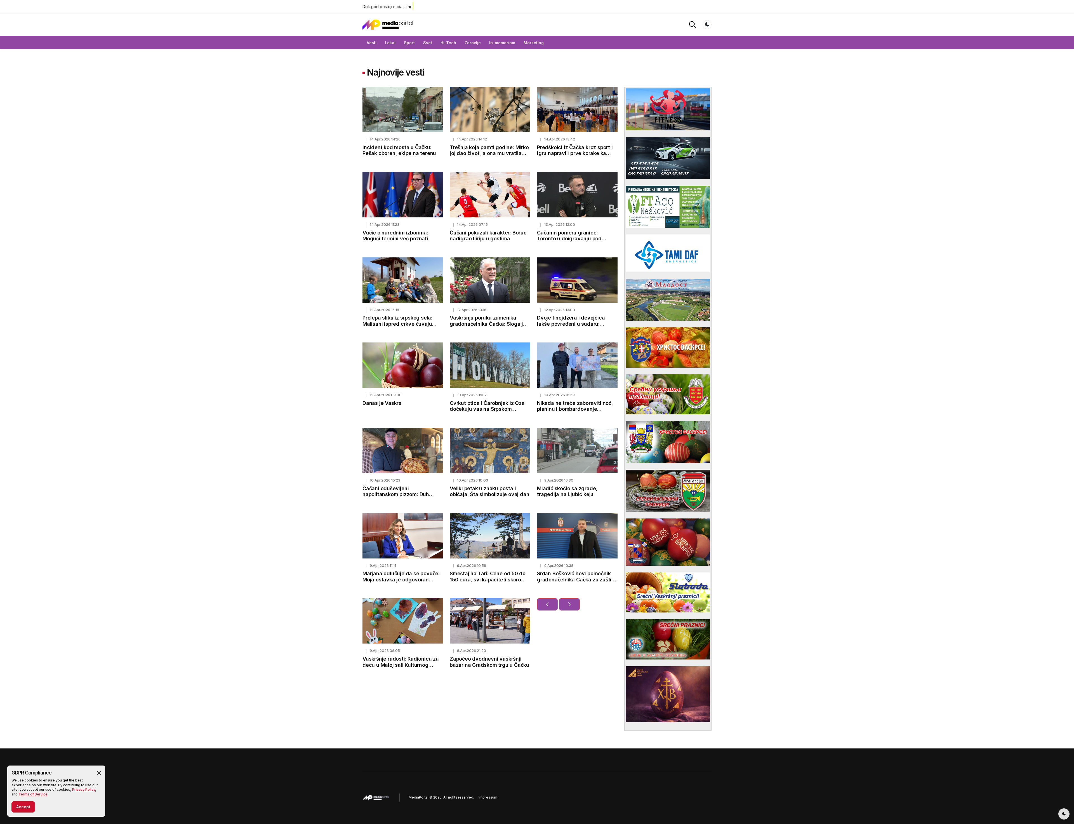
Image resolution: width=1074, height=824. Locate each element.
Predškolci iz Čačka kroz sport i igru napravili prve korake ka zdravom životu (575, 153)
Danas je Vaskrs (381, 403)
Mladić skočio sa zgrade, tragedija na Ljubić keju (567, 491)
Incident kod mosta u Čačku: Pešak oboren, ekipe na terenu (399, 150)
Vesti (371, 42)
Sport (409, 42)
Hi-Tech (448, 42)
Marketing (534, 42)
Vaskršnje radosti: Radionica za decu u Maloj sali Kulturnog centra (400, 665)
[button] (99, 773)
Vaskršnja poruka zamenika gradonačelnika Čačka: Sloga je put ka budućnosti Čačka (488, 324)
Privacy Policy (83, 789)
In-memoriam (502, 42)
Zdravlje (473, 42)
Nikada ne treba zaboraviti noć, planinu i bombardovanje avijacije (575, 409)
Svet (427, 42)
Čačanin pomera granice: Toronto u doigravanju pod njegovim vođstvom (569, 239)
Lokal (390, 42)
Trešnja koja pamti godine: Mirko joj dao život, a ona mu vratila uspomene (489, 153)
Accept (23, 806)
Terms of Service (33, 794)
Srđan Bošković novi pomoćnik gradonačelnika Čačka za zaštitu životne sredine (576, 579)
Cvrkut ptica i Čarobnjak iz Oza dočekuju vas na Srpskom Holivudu (487, 409)
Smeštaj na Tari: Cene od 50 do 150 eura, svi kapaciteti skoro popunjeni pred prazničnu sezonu (490, 579)
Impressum (488, 797)
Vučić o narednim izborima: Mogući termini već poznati (395, 236)
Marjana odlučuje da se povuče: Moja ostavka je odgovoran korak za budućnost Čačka (401, 579)
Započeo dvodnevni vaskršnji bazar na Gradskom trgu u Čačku (489, 662)
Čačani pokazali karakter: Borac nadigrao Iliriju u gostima (488, 236)
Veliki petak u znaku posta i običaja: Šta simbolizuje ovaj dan (489, 491)
